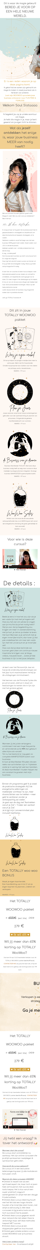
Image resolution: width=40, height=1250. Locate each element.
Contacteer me (9, 1244)
